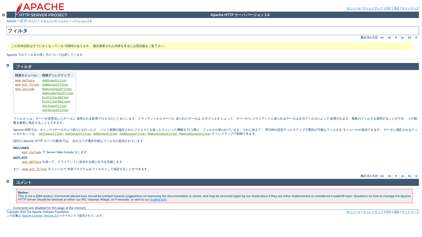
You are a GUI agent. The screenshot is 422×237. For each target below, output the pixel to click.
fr (396, 37)
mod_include (25, 89)
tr (416, 37)
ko (409, 37)
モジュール (353, 8)
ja (402, 37)
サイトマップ (410, 8)
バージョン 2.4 (81, 20)
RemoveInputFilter (57, 89)
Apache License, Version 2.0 (40, 215)
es (389, 37)
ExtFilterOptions (56, 101)
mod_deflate (25, 80)
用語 (396, 8)
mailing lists (158, 199)
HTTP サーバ (28, 20)
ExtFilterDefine (55, 97)
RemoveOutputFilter (58, 93)
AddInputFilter (54, 80)
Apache (11, 20)
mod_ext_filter (27, 84)
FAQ (388, 8)
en (382, 37)
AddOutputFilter (55, 84)
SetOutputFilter (55, 110)
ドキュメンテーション (54, 20)
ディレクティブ (373, 8)
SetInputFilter (54, 106)
